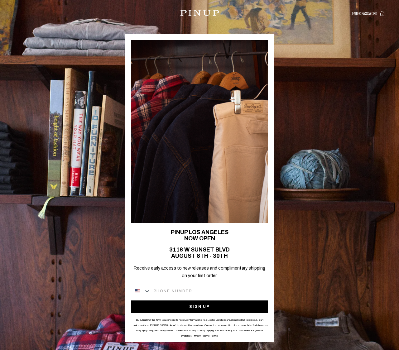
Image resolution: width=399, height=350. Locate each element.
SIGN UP (199, 306)
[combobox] (141, 291)
